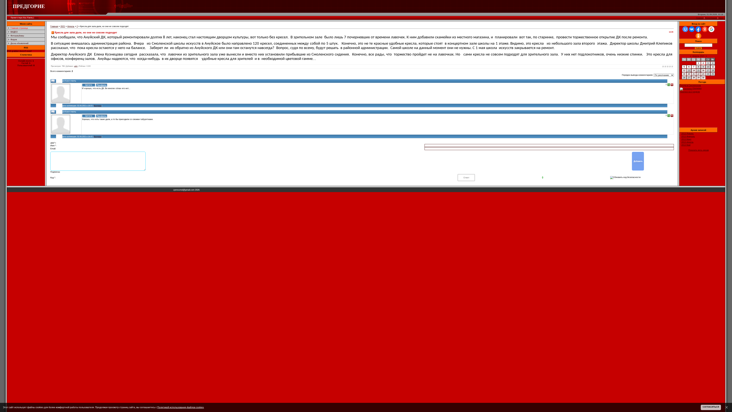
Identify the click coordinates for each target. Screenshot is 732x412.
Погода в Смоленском (690, 85)
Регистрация (711, 18)
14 (694, 70)
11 (713, 67)
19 (684, 74)
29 (698, 77)
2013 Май (685, 145)
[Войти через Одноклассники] (698, 36)
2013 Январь (687, 133)
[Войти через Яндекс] (705, 29)
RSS (37, 18)
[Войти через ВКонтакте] (692, 29)
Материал (98, 106)
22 (698, 74)
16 (703, 70)
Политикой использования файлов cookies (180, 407)
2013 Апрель (687, 142)
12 (684, 70)
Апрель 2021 (698, 56)
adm (76, 66)
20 (689, 74)
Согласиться (711, 407)
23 (703, 74)
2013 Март (686, 139)
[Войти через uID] (685, 29)
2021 (62, 26)
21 (694, 74)
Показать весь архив (698, 150)
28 (694, 77)
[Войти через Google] (711, 29)
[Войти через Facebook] (698, 29)
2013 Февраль (688, 136)
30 (703, 77)
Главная (699, 18)
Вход (721, 18)
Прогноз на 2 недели (690, 92)
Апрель (70, 26)
